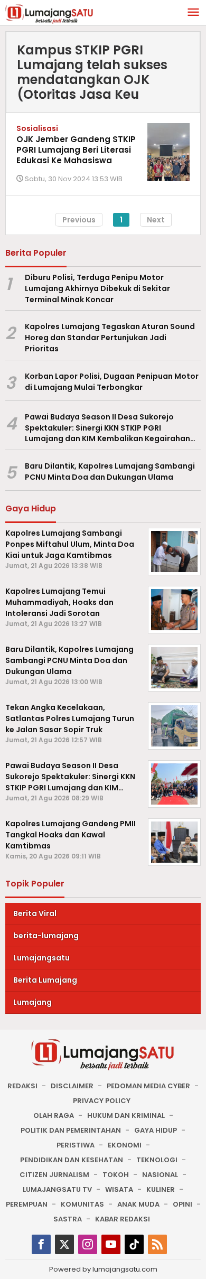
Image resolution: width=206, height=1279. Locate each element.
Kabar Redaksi (122, 1219)
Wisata (119, 1189)
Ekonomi (125, 1145)
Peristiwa (76, 1145)
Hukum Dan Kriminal (126, 1115)
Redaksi (22, 1086)
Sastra (67, 1219)
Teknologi (156, 1160)
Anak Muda (138, 1204)
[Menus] (193, 13)
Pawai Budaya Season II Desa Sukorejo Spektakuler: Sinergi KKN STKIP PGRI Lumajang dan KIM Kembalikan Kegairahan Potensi (107, 428)
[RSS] (157, 1244)
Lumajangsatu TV (57, 1189)
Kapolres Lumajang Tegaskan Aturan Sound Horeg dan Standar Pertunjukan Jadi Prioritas (110, 337)
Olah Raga (53, 1115)
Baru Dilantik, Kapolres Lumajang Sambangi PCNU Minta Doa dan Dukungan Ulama (110, 471)
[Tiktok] (134, 1244)
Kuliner (160, 1189)
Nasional (160, 1175)
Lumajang (32, 1002)
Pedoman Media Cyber (148, 1086)
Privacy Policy (101, 1101)
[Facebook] (41, 1244)
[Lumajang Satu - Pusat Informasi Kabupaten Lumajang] (49, 13)
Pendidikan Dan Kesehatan (71, 1160)
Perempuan (27, 1204)
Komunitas (82, 1204)
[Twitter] (64, 1244)
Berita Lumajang (45, 980)
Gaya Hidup (155, 1130)
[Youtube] (110, 1244)
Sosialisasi (37, 128)
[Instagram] (87, 1244)
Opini (182, 1204)
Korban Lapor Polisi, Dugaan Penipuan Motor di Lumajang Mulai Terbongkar (112, 382)
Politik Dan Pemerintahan (71, 1130)
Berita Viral (35, 913)
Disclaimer (72, 1086)
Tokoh (115, 1175)
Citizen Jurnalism (54, 1175)
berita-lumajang (46, 935)
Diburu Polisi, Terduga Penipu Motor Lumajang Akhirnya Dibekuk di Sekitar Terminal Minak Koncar (97, 288)
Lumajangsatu (41, 958)
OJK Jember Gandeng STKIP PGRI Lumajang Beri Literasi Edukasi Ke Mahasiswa (76, 150)
